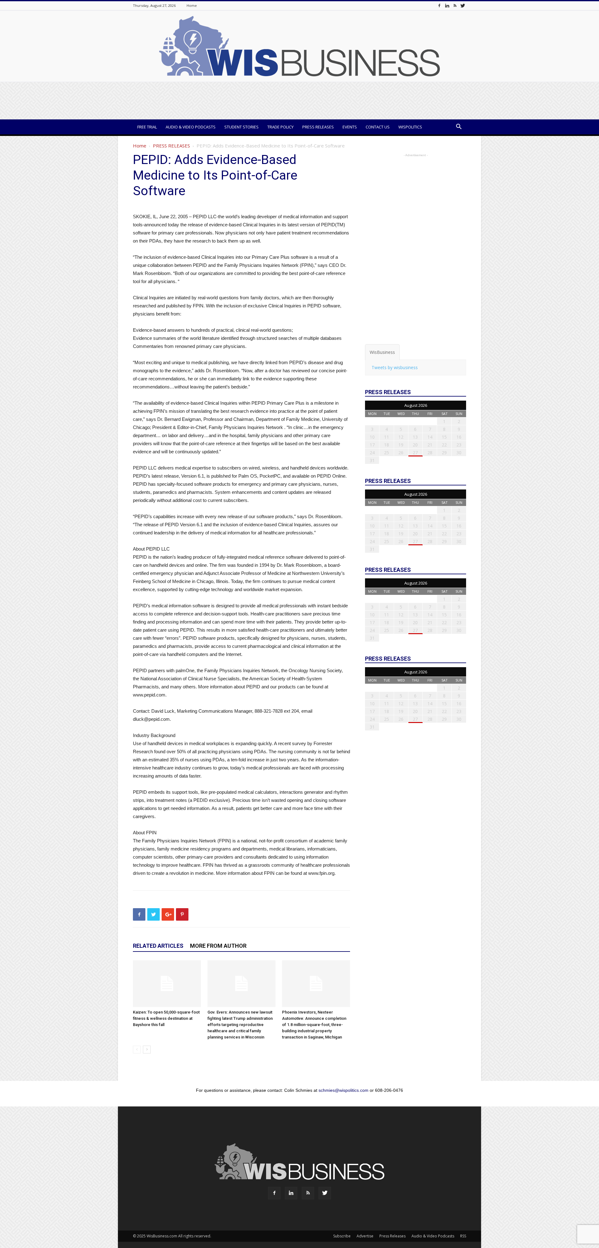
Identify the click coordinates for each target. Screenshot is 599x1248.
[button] (458, 127)
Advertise (365, 1236)
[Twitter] (462, 5)
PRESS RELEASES (171, 145)
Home (192, 5)
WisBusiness (382, 352)
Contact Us (378, 127)
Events (350, 127)
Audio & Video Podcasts (191, 127)
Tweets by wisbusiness (395, 367)
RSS (463, 1236)
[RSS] (454, 5)
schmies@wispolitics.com (343, 1090)
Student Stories (241, 127)
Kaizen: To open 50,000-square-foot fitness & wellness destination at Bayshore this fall (166, 1018)
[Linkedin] (447, 5)
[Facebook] (439, 5)
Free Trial (147, 127)
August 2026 (415, 405)
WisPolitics (410, 127)
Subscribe (342, 1236)
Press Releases (318, 127)
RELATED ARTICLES (158, 945)
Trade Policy (280, 127)
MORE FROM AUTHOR (218, 945)
